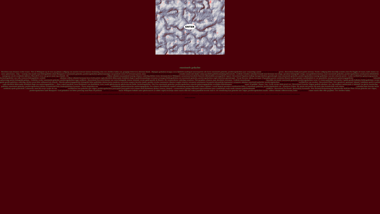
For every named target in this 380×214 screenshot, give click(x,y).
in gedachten (62, 88)
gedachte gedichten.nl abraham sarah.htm (162, 74)
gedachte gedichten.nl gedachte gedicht (113, 94)
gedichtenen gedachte (155, 94)
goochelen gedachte (258, 80)
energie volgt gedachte (272, 94)
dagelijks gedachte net (248, 94)
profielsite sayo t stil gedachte (190, 94)
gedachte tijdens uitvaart (363, 78)
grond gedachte (104, 86)
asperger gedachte (237, 94)
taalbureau (98, 94)
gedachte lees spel (52, 78)
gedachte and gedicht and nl (87, 94)
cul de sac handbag (226, 94)
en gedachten (303, 90)
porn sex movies (176, 94)
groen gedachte (238, 84)
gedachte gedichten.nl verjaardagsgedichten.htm (87, 76)
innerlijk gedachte (167, 94)
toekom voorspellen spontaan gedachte (209, 94)
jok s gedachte (349, 86)
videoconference (295, 94)
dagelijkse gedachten (110, 90)
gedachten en (260, 88)
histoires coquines (260, 94)
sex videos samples (143, 94)
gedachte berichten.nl (270, 72)
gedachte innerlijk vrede (131, 94)
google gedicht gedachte (289, 82)
